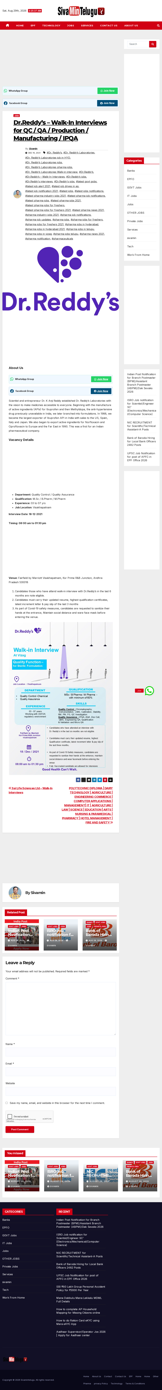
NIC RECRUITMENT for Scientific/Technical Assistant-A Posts (141, 426)
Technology (51, 25)
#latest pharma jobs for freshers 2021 (48, 210)
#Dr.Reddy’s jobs (76, 176)
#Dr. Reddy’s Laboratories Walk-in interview (51, 172)
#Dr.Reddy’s (86, 172)
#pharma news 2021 (92, 233)
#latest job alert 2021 (37, 186)
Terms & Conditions (135, 1383)
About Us (131, 25)
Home (20, 25)
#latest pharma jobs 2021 (66, 200)
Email (10, 1063)
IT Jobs (132, 196)
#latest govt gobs (86, 181)
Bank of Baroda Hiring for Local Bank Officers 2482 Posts (141, 441)
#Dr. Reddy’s (54, 152)
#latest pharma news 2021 (88, 210)
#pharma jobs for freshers (87, 219)
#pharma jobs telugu (65, 233)
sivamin (131, 238)
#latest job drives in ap (65, 186)
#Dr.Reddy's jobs (64, 181)
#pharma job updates (38, 219)
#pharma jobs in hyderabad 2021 (45, 229)
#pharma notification (37, 238)
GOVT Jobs (14, 926)
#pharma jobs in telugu (80, 229)
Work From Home (138, 254)
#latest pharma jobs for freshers (44, 205)
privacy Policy (101, 1383)
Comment (12, 978)
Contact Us (108, 25)
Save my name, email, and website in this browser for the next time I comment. (57, 1103)
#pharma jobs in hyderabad (81, 224)
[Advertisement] (60, 62)
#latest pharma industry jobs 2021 (45, 195)
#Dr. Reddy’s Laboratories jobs (43, 162)
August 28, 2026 (21, 1181)
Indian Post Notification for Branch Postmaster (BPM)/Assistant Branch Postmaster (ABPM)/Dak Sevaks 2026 (79, 1223)
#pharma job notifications (75, 214)
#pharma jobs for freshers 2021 (44, 224)
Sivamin (33, 148)
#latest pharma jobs (37, 200)
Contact (108, 1376)
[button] (158, 25)
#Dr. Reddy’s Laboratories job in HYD (47, 157)
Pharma (87, 1383)
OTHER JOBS (135, 212)
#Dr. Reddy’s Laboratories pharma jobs (48, 167)
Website (10, 1083)
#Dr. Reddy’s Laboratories (78, 152)
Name (10, 1044)
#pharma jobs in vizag (38, 233)
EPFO (130, 179)
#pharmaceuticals (62, 238)
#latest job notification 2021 (41, 191)
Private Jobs (100, 926)
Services (87, 25)
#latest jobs (66, 191)
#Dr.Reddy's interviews (39, 181)
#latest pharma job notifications (86, 195)
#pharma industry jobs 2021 (42, 214)
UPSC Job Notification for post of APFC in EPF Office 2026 (141, 457)
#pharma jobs (61, 219)
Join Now (109, 90)
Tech (130, 246)
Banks (90, 922)
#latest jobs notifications (89, 191)
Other (156, 1376)
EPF (33, 25)
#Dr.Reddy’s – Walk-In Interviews (45, 176)
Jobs (70, 25)
